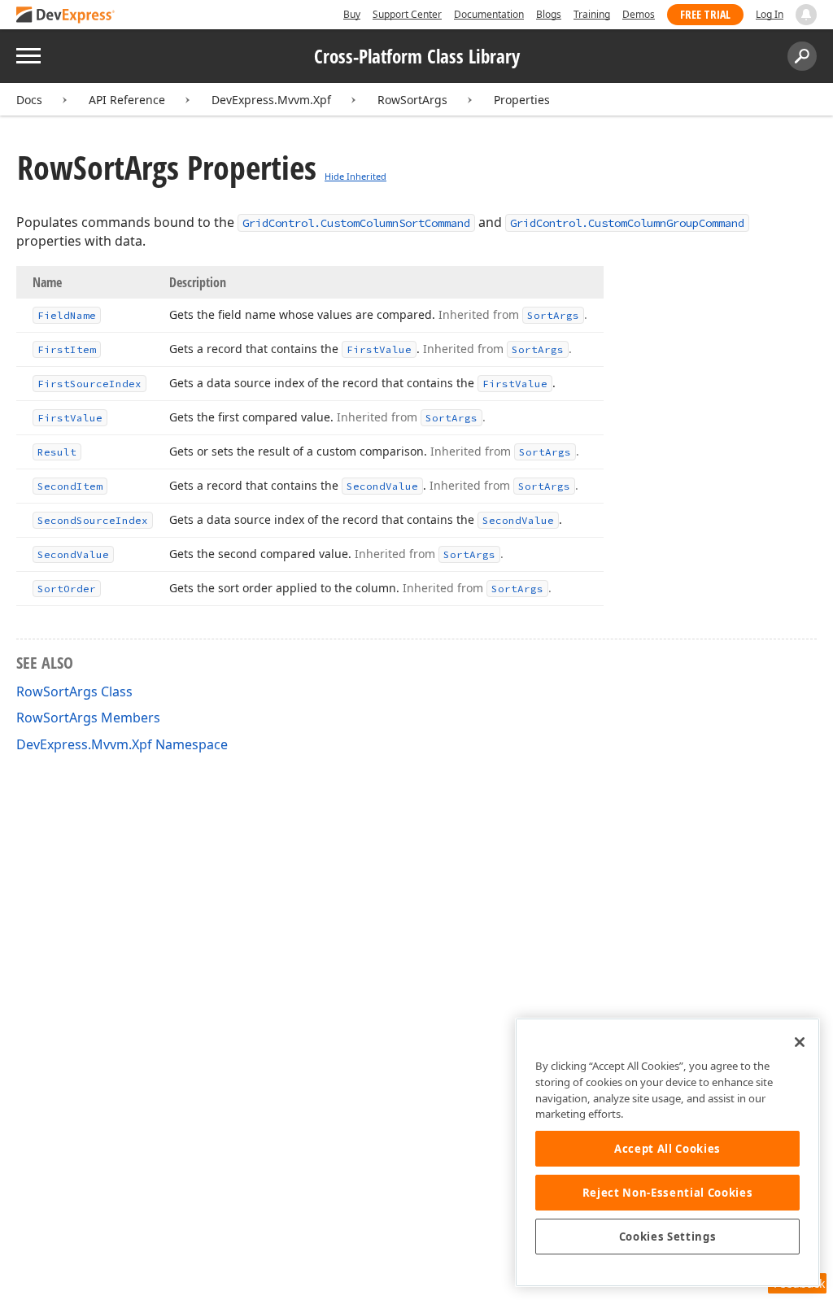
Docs (29, 99)
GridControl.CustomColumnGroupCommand (627, 223)
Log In (769, 14)
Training (592, 14)
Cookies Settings (668, 1236)
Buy (351, 14)
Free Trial (705, 14)
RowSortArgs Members (88, 717)
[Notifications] (806, 14)
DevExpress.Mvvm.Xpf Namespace (122, 744)
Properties (522, 99)
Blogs (548, 14)
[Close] (800, 1042)
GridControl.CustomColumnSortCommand (356, 223)
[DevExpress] (66, 16)
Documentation (489, 14)
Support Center (407, 14)
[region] (667, 1152)
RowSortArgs (412, 99)
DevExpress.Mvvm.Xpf (271, 99)
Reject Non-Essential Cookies (667, 1192)
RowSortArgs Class (74, 691)
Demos (638, 14)
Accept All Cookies (667, 1148)
